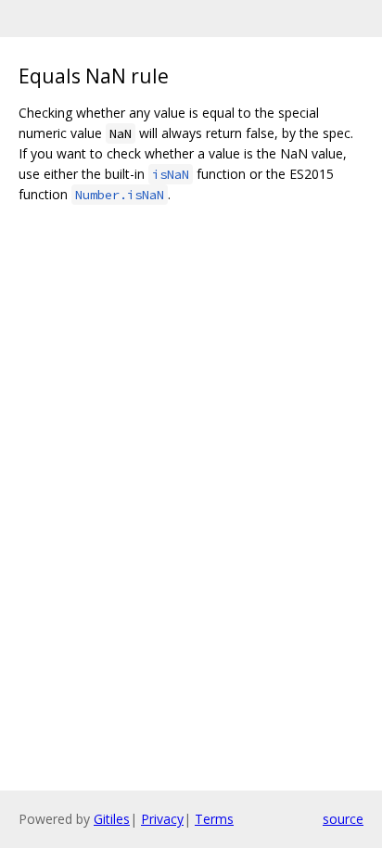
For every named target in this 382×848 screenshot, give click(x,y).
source (343, 819)
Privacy (162, 819)
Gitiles (112, 819)
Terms (214, 819)
